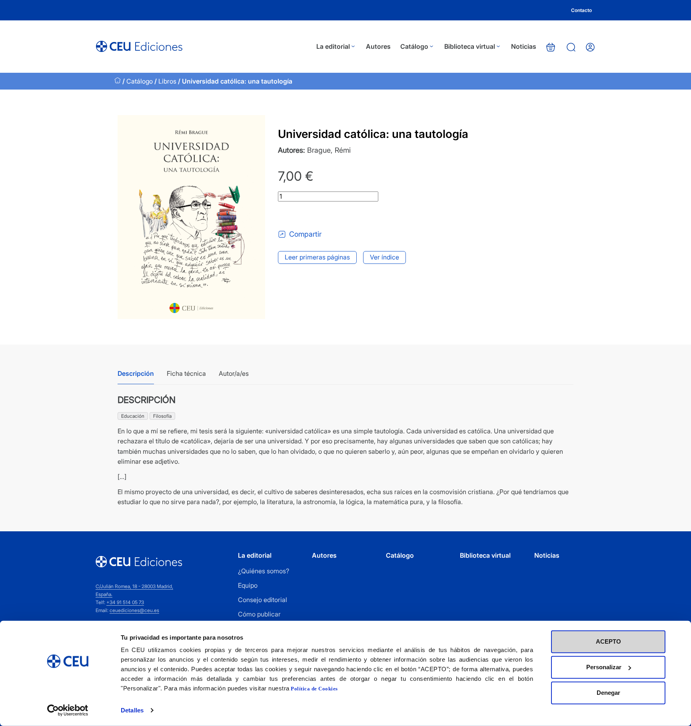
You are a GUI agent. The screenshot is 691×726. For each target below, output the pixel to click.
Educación (132, 416)
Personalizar (603, 667)
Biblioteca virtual (469, 46)
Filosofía (162, 416)
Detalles (132, 710)
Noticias (523, 46)
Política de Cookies (314, 689)
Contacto (581, 10)
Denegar (608, 692)
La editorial (333, 46)
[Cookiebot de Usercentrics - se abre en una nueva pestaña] (68, 710)
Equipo (248, 585)
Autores (378, 46)
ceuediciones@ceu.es (134, 610)
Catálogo (414, 46)
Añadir (311, 215)
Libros (167, 81)
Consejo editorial (262, 600)
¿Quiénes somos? (263, 571)
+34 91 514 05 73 (125, 602)
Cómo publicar (259, 614)
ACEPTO (608, 641)
